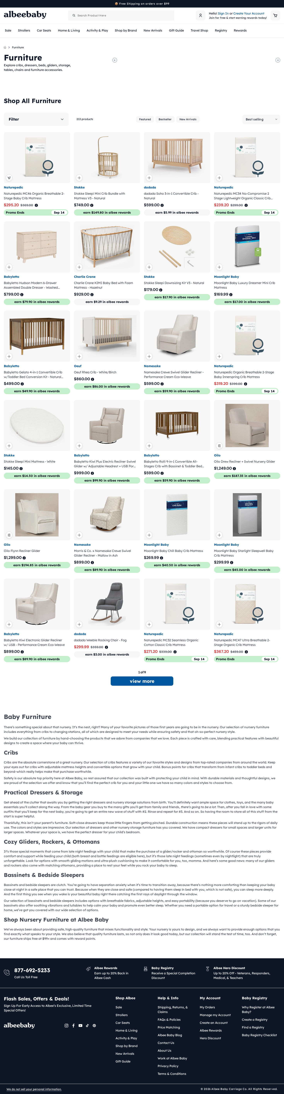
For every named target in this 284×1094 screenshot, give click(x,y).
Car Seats (123, 1023)
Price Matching (169, 1027)
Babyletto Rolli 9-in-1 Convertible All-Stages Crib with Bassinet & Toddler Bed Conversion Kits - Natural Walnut (173, 464)
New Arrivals (187, 119)
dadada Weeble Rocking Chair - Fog (100, 640)
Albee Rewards (211, 1030)
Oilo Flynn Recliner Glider (22, 551)
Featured (145, 119)
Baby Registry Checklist (259, 1035)
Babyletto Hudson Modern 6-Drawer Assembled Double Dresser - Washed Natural (31, 285)
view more (142, 681)
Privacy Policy (168, 1066)
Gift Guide (123, 1061)
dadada (150, 187)
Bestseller (165, 119)
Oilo (217, 455)
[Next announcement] (279, 3)
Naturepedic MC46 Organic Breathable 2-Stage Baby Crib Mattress (34, 196)
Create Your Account (248, 13)
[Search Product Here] (74, 15)
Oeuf (77, 366)
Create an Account (214, 1023)
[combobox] (121, 15)
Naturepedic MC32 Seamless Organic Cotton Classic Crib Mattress (171, 642)
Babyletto (11, 277)
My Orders (207, 1007)
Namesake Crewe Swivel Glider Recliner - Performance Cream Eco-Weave (174, 374)
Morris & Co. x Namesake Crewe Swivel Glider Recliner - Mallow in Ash (102, 553)
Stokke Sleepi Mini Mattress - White (29, 461)
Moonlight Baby (226, 277)
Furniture (18, 47)
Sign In (223, 13)
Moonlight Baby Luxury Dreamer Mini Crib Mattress (244, 285)
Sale (119, 1007)
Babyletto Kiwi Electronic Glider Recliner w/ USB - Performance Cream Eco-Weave (34, 642)
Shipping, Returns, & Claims (173, 1009)
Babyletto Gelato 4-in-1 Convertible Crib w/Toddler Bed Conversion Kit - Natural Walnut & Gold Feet (33, 374)
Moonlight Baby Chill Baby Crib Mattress (173, 551)
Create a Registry (254, 1020)
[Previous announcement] (5, 3)
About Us (164, 1050)
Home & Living (126, 1030)
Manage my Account (215, 1015)
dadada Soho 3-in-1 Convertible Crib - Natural (171, 196)
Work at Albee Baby (172, 1058)
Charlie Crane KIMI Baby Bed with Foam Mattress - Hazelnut (103, 285)
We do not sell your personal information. (34, 1089)
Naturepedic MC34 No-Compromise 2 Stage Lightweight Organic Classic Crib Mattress (242, 196)
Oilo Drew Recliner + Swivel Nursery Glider (244, 461)
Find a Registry (253, 1027)
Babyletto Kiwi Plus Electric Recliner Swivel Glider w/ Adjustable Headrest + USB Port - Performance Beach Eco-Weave (105, 464)
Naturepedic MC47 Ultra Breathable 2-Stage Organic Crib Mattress (242, 642)
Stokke (79, 187)
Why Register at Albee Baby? (258, 1009)
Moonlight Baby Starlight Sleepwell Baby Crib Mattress (244, 553)
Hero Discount (210, 1038)
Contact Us (166, 1043)
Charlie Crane (84, 277)
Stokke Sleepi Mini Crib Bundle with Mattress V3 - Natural (99, 196)
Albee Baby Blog (170, 1035)
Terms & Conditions (172, 1074)
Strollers (122, 1015)
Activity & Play (126, 1038)
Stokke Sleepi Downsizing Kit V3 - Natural (174, 283)
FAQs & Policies (169, 1020)
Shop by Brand (127, 1046)
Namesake (152, 366)
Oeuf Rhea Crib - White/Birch (95, 372)
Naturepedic (13, 187)
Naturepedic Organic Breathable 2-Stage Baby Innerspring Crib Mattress (244, 374)
